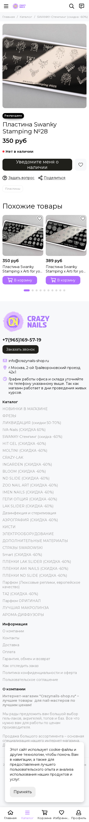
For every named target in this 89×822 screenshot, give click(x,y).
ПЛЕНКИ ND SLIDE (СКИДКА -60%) (34, 575)
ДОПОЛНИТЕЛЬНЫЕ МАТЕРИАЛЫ (35, 541)
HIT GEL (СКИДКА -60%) (24, 443)
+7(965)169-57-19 (21, 340)
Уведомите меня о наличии (37, 164)
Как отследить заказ (20, 666)
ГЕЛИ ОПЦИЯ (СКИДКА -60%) (29, 499)
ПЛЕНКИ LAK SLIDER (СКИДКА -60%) (36, 561)
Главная (8, 17)
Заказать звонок (20, 349)
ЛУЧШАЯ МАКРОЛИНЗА (25, 608)
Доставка (10, 645)
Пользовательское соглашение (30, 679)
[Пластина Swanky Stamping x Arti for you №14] (66, 235)
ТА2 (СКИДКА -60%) (20, 594)
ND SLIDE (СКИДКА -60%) (25, 478)
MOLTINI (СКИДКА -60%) (24, 450)
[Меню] (6, 6)
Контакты (10, 638)
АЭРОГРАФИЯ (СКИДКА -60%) (30, 520)
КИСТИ (9, 527)
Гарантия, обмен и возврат (26, 659)
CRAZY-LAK (12, 457)
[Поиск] (72, 6)
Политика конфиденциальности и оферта (39, 672)
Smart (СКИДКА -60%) (22, 554)
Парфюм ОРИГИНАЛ (21, 601)
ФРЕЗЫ (9, 416)
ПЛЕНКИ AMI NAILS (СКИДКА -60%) (35, 568)
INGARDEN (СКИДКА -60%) (27, 464)
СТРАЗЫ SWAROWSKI (22, 548)
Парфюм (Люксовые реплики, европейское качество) (41, 584)
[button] (27, 290)
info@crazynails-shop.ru (29, 361)
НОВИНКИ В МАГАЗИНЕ (24, 409)
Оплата (8, 652)
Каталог (26, 17)
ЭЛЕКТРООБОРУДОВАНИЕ (28, 534)
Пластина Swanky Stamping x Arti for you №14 (66, 269)
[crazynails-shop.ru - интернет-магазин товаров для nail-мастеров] (19, 6)
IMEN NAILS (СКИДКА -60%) (28, 492)
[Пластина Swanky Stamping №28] (44, 66)
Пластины (12, 188)
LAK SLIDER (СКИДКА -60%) (27, 506)
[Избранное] (81, 165)
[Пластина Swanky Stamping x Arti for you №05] (22, 235)
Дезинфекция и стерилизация (29, 513)
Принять (23, 792)
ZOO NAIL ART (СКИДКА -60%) (30, 485)
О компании (13, 631)
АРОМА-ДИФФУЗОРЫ (23, 614)
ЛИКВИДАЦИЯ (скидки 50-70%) (31, 423)
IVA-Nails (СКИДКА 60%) (23, 429)
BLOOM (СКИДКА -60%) (24, 471)
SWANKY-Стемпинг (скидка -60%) (62, 17)
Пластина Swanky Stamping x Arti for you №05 (22, 269)
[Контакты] (82, 6)
